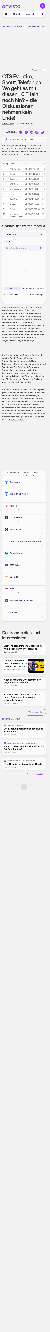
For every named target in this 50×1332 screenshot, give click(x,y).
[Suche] (42, 14)
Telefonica (15, 482)
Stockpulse (7, 123)
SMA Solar (15, 565)
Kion (12, 588)
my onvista (30, 14)
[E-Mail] (42, 132)
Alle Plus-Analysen (35, 774)
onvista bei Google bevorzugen (21, 139)
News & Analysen (8, 26)
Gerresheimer (16, 553)
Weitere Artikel (35, 712)
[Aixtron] (7, 506)
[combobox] (24, 248)
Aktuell (16, 14)
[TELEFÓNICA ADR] (7, 494)
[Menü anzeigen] (6, 14)
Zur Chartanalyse (37, 294)
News (19, 26)
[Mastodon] (21, 132)
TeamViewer (16, 529)
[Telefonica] (7, 482)
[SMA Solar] (7, 565)
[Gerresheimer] (7, 553)
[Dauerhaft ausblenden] (43, 139)
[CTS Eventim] (7, 518)
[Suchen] (41, 248)
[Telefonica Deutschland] (7, 600)
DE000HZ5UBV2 (16, 419)
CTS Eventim (16, 517)
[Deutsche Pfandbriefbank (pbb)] (7, 541)
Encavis (13, 612)
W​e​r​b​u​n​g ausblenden (34, 46)
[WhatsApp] (31, 132)
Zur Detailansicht (11, 294)
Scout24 (14, 576)
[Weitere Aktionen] (43, 486)
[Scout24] (7, 577)
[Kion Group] (7, 589)
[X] (37, 132)
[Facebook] (26, 132)
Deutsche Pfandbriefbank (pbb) (25, 541)
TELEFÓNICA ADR (19, 494)
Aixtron (13, 505)
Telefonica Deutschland (21, 600)
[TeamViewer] (7, 529)
